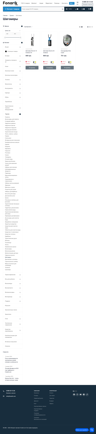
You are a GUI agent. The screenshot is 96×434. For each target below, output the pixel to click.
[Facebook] (74, 394)
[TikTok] (87, 394)
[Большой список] (82, 26)
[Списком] (90, 26)
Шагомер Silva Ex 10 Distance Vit (31, 51)
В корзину (32, 67)
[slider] (5, 37)
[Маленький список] (80, 26)
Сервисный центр (38, 398)
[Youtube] (80, 394)
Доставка (52, 395)
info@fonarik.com (11, 396)
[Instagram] (77, 394)
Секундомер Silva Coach (66, 51)
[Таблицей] (92, 26)
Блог (35, 403)
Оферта (51, 403)
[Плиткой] (88, 26)
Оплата (51, 393)
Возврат (52, 401)
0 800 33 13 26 (87, 2)
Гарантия (52, 398)
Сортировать (27, 26)
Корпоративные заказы (40, 406)
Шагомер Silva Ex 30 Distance (48, 51)
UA (77, 2)
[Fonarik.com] (10, 3)
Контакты (36, 393)
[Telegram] (83, 394)
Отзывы (36, 395)
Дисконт (36, 401)
